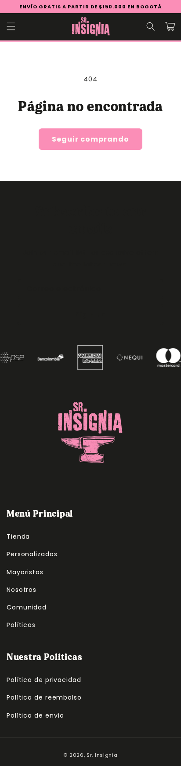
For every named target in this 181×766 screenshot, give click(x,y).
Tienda (18, 536)
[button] (11, 26)
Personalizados (32, 554)
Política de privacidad (44, 679)
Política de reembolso (44, 697)
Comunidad (27, 607)
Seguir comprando (90, 139)
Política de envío (35, 715)
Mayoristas (25, 572)
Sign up (90, 315)
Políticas (21, 624)
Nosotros (21, 589)
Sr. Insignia (102, 755)
